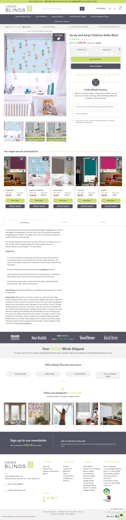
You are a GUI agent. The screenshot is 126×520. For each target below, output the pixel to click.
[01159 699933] (94, 9)
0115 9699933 (18, 484)
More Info (15, 200)
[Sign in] (115, 9)
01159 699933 (101, 8)
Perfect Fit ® (88, 478)
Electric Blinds (57, 16)
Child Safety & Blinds (111, 474)
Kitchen (66, 466)
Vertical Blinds (88, 474)
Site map (80, 511)
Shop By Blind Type (22, 16)
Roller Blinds (49, 374)
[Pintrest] (44, 501)
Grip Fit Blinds (79, 374)
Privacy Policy (73, 511)
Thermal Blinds (20, 374)
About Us (46, 466)
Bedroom (66, 471)
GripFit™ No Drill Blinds (91, 469)
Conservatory (68, 476)
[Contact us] (110, 9)
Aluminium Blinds (89, 485)
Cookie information (62, 511)
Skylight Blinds (88, 481)
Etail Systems (32, 516)
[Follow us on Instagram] (56, 498)
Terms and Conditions (49, 511)
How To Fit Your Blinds (111, 471)
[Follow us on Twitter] (48, 498)
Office (65, 474)
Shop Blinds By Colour (78, 16)
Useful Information (62, 21)
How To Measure (109, 466)
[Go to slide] (59, 382)
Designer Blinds (89, 490)
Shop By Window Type (99, 16)
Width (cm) (81, 50)
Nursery (66, 481)
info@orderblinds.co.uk (16, 490)
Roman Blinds (88, 483)
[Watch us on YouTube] (52, 498)
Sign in (45, 474)
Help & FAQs (47, 469)
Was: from (91, 43)
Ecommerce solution (20, 516)
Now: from (73, 43)
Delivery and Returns (51, 471)
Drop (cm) (107, 50)
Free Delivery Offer (110, 481)
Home (7, 31)
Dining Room (68, 478)
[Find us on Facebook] (44, 498)
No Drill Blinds (41, 16)
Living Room (67, 469)
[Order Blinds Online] (22, 465)
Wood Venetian (89, 476)
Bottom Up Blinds (89, 488)
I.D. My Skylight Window (112, 469)
